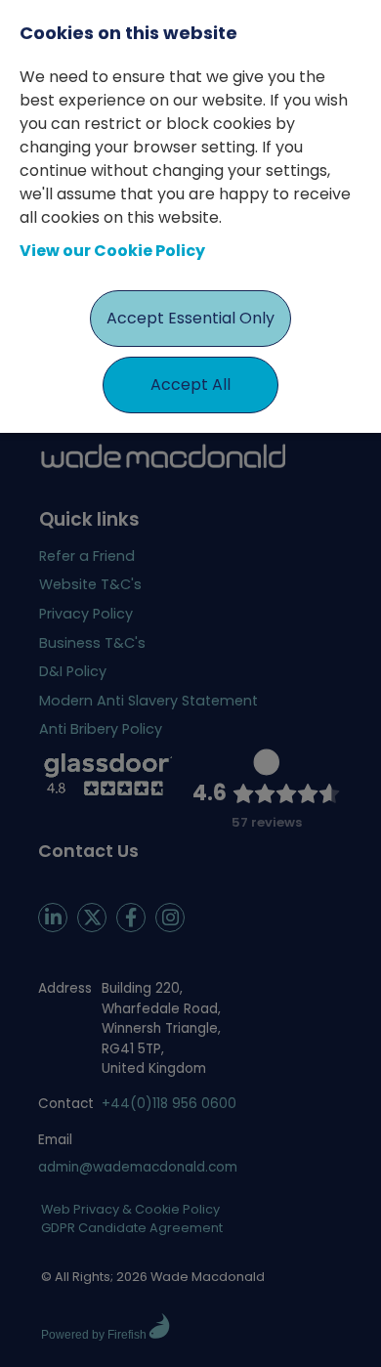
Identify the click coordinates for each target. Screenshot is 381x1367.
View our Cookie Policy (112, 250)
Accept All (190, 384)
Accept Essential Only (190, 318)
